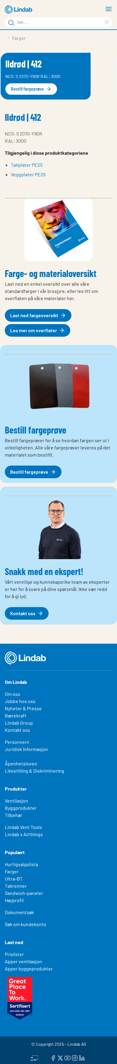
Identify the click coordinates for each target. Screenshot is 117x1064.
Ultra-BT (13, 878)
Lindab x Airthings (24, 834)
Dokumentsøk (19, 912)
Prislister (14, 954)
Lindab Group (19, 723)
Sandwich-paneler (24, 893)
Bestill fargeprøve (27, 88)
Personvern (17, 742)
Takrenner (16, 886)
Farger (12, 871)
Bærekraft (15, 715)
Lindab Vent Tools (23, 827)
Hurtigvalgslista (21, 864)
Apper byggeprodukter (29, 968)
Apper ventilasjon (23, 961)
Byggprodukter (21, 808)
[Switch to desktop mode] (34, 1057)
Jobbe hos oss (20, 701)
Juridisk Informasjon (26, 749)
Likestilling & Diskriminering (34, 770)
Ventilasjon (16, 800)
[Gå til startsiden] (19, 9)
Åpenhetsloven (21, 763)
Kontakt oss (17, 730)
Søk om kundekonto (25, 924)
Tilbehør (13, 815)
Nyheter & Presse (23, 708)
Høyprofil (14, 900)
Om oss (12, 694)
